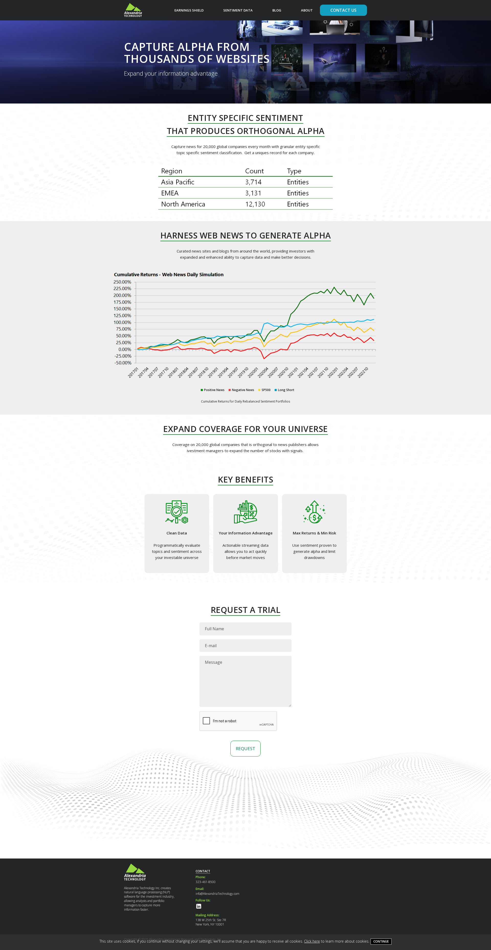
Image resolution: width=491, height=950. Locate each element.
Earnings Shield (189, 10)
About (307, 10)
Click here (312, 941)
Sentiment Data (238, 10)
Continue (381, 941)
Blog (276, 10)
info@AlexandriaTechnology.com (217, 893)
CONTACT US (343, 10)
